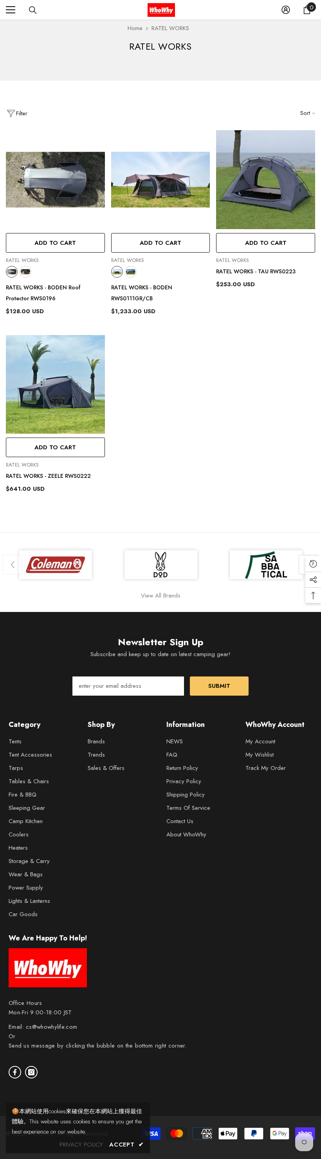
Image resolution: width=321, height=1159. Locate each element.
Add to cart (55, 243)
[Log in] (286, 10)
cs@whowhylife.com (51, 1027)
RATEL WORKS (170, 28)
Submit (219, 686)
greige (12, 272)
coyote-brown (25, 272)
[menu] (10, 9)
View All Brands (160, 595)
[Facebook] (15, 1072)
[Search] (33, 10)
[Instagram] (31, 1072)
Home (135, 28)
